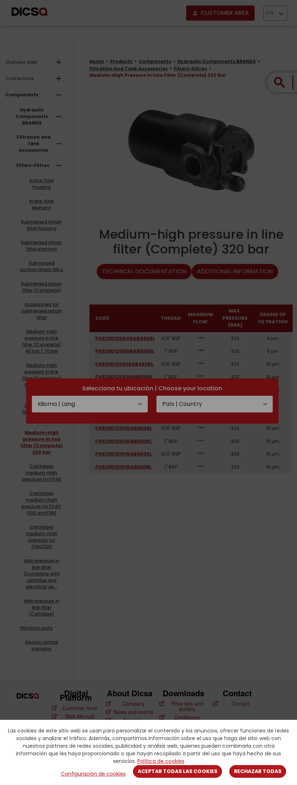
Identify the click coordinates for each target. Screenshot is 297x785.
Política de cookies (160, 761)
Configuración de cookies (93, 773)
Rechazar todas (257, 771)
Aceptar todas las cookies (177, 771)
